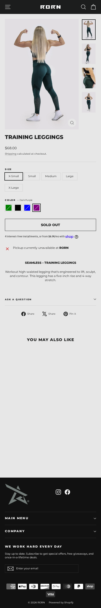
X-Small (14, 176)
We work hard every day (33, 546)
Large (70, 176)
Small (32, 176)
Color (18, 200)
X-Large (14, 187)
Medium (51, 176)
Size (8, 169)
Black (18, 207)
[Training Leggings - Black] (13, 456)
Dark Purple (36, 207)
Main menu (16, 518)
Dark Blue (27, 207)
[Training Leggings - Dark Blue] (18, 456)
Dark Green (8, 207)
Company (15, 531)
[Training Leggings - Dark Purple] (23, 456)
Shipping (10, 153)
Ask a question (18, 299)
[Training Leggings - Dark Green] (7, 456)
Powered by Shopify (61, 602)
